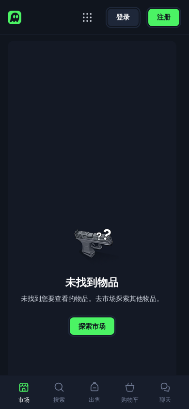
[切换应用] (87, 17)
